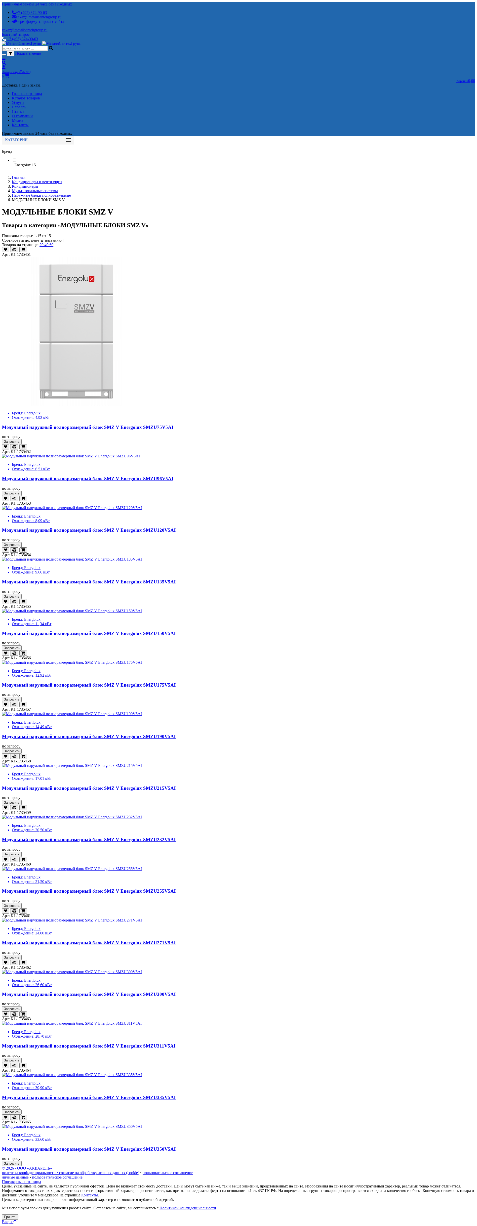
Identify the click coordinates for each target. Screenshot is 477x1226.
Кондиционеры (25, 186)
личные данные (15, 1177)
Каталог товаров (26, 98)
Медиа (17, 120)
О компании (22, 116)
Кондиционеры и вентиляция (37, 182)
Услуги (18, 102)
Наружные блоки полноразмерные (41, 195)
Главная (18, 177)
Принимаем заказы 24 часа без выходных (37, 4)
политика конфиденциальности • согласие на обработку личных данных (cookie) (70, 1173)
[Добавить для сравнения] (14, 249)
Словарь (19, 107)
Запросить (12, 441)
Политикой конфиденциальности (187, 1208)
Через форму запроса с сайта (40, 21)
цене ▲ (37, 240)
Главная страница (27, 93)
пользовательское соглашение (168, 1173)
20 (42, 245)
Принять (10, 1217)
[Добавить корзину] (23, 249)
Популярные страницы (21, 1182)
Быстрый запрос (16, 34)
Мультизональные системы (35, 191)
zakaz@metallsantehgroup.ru (38, 17)
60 (51, 245)
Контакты (20, 125)
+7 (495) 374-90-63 (31, 12)
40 (46, 245)
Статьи (18, 111)
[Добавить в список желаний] (5, 249)
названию (55, 240)
